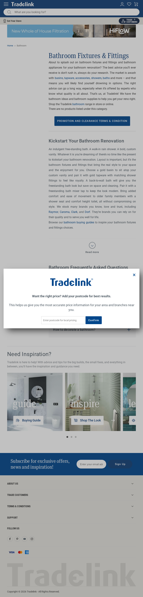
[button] (134, 275)
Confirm (93, 320)
